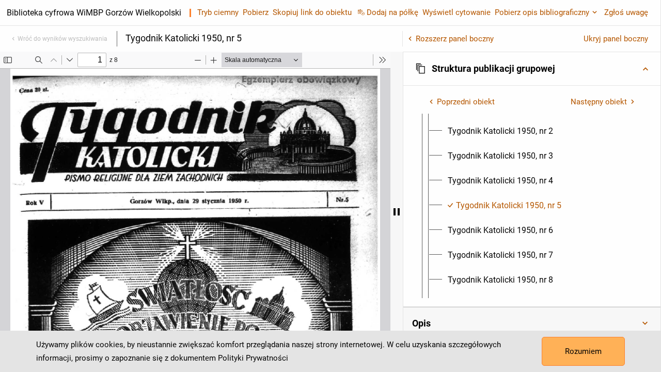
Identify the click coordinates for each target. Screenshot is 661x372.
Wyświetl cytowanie (456, 12)
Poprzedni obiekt (466, 101)
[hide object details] (396, 212)
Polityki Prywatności (253, 358)
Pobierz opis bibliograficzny (542, 12)
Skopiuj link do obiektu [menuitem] (312, 12)
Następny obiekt (599, 101)
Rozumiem (583, 351)
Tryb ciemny (218, 12)
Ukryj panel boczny (616, 38)
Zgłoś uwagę (626, 12)
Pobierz (256, 12)
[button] (531, 68)
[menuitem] (500, 131)
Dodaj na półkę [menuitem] (392, 12)
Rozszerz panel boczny (455, 38)
